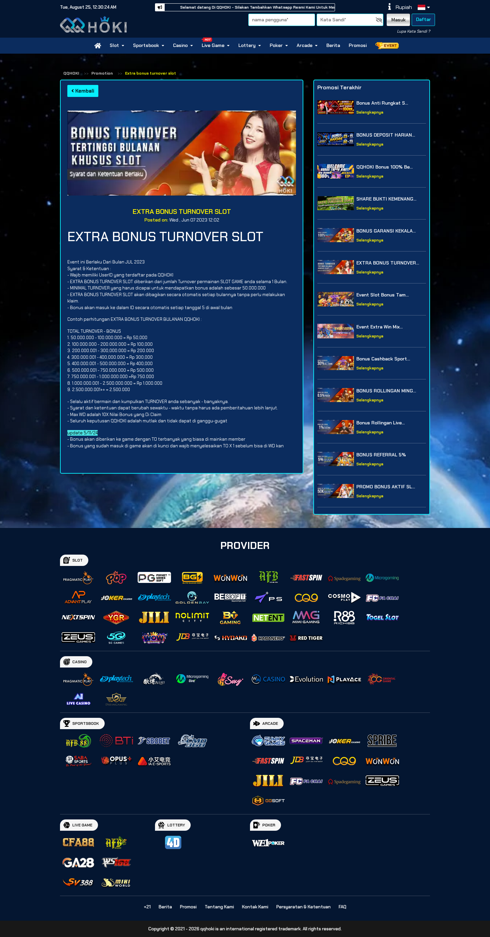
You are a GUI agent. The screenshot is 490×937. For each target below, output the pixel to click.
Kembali (84, 91)
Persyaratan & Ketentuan (303, 907)
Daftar (423, 19)
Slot (114, 45)
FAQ (342, 907)
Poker (276, 45)
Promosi (358, 45)
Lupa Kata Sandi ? (413, 31)
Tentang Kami (219, 907)
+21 (147, 907)
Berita (333, 45)
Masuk (398, 20)
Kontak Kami (255, 907)
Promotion (102, 73)
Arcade (304, 45)
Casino (180, 45)
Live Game (213, 45)
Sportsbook (146, 45)
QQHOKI (71, 73)
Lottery (247, 45)
